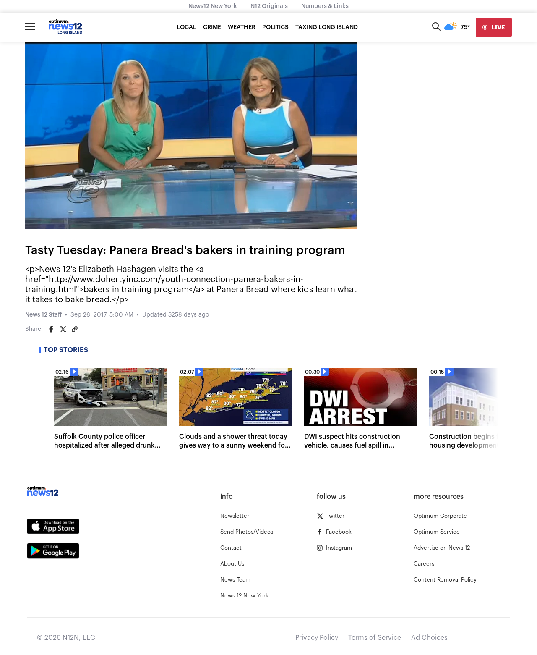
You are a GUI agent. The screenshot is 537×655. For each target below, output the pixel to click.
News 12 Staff (43, 315)
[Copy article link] (74, 329)
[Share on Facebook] (51, 329)
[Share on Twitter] (63, 329)
